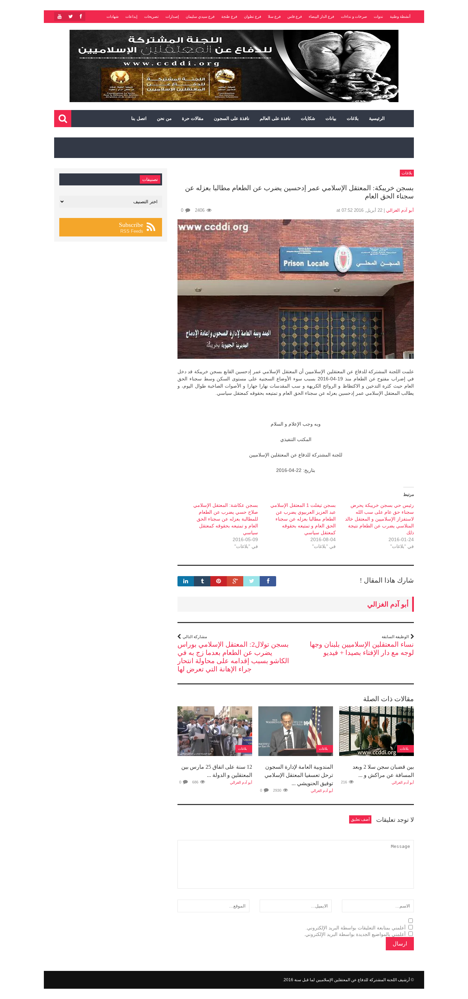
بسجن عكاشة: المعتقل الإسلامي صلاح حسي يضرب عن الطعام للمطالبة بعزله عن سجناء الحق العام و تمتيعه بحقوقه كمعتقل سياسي (225, 518)
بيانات (330, 118)
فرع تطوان (252, 16)
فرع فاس (294, 16)
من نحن (164, 118)
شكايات (308, 118)
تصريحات (151, 16)
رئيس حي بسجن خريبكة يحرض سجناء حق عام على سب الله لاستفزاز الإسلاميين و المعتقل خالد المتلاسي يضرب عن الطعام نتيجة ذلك (379, 518)
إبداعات (131, 16)
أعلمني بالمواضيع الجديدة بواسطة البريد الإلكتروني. (355, 934)
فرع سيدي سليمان (200, 16)
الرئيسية (377, 118)
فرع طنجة (229, 16)
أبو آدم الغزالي (400, 210)
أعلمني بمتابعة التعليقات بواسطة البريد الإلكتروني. (356, 927)
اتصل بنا (139, 118)
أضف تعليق (360, 819)
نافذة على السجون (231, 118)
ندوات (378, 16)
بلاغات (353, 118)
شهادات (113, 16)
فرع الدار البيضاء (321, 16)
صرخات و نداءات (354, 16)
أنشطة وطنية (400, 16)
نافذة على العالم (275, 118)
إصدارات (172, 16)
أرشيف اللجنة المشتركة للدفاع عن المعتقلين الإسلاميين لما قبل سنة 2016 (347, 979)
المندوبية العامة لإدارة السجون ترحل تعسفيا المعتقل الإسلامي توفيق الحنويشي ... (298, 775)
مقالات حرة (193, 118)
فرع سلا (274, 16)
